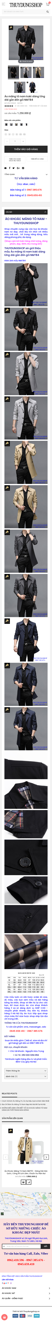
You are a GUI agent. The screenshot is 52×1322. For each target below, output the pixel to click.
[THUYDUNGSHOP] (26, 4)
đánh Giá (11, 1076)
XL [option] (17, 134)
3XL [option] (24, 134)
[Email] (5, 168)
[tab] (26, 212)
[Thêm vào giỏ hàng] (23, 1182)
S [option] (5, 134)
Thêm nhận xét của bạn (38, 106)
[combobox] (26, 11)
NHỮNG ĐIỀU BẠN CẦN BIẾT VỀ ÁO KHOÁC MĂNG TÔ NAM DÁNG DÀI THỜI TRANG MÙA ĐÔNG (24, 1109)
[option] (6, 124)
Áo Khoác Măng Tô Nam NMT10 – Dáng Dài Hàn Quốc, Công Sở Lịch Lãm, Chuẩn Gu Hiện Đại (26, 1172)
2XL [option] (20, 134)
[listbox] (26, 124)
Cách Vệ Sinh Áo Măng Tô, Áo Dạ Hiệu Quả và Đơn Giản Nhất (25, 1101)
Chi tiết (9, 212)
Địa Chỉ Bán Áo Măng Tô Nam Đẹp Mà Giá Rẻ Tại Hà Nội (23, 1104)
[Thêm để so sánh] (28, 1182)
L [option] (13, 134)
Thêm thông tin (13, 1071)
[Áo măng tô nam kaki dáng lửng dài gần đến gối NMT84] (13, 72)
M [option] (9, 134)
